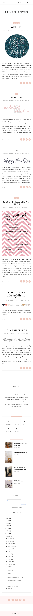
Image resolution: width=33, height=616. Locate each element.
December (11, 538)
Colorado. (16, 97)
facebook (8, 431)
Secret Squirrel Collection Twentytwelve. (16, 294)
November (11, 541)
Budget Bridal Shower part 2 (16, 203)
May (9, 556)
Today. (16, 150)
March (9, 561)
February (10, 564)
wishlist (16, 23)
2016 (8, 528)
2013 (8, 533)
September (11, 546)
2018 (8, 523)
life (16, 94)
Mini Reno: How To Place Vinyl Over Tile (20, 468)
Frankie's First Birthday (20, 452)
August (10, 549)
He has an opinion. (16, 330)
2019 (8, 520)
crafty (16, 198)
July (9, 551)
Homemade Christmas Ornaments (20, 444)
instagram (8, 424)
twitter (24, 424)
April (9, 559)
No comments (6, 83)
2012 (8, 536)
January (10, 588)
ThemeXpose (21, 613)
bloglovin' (16, 431)
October (10, 543)
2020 (8, 518)
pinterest (16, 424)
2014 (8, 531)
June (9, 554)
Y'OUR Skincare (18, 481)
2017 (8, 526)
